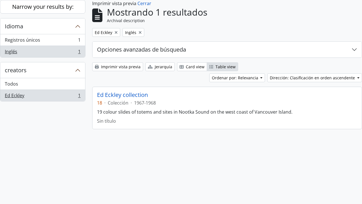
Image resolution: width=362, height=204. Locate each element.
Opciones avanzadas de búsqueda (141, 49)
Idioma (14, 26)
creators (16, 70)
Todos (11, 84)
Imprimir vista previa (120, 66)
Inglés (43, 52)
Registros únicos (43, 41)
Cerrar (144, 3)
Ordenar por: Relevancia (235, 77)
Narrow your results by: (43, 6)
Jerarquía (163, 66)
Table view (225, 66)
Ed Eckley (43, 96)
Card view (194, 66)
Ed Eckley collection (122, 95)
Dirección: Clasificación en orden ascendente (313, 77)
